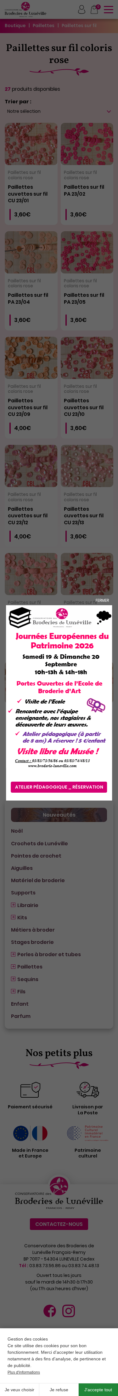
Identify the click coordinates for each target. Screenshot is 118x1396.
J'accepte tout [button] (98, 1389)
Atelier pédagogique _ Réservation (59, 787)
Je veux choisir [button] (19, 1389)
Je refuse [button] (59, 1389)
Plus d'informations (24, 1372)
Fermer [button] (102, 600)
